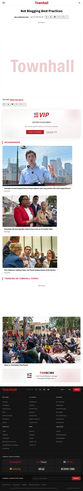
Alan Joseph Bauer (61, 416)
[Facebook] (44, 389)
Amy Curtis (7, 191)
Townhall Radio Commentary (10, 445)
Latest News (5, 405)
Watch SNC (59, 442)
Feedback (24, 485)
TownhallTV (5, 419)
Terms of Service (6, 485)
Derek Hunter (59, 405)
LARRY (4, 431)
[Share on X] (46, 17)
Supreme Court (33, 422)
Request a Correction (34, 485)
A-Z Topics (32, 397)
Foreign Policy (33, 416)
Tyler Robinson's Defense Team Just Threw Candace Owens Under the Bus (30, 270)
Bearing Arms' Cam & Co (9, 442)
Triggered (5, 435)
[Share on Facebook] (54, 17)
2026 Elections (33, 402)
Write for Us (32, 445)
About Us (31, 431)
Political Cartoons (7, 416)
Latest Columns (6, 409)
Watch (4, 412)
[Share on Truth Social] (51, 17)
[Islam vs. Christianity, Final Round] (41, 340)
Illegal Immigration (34, 419)
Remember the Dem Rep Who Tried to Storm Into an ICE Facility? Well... (29, 229)
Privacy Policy (16, 485)
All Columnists (60, 422)
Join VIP (77, 389)
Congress (31, 405)
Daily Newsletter (60, 438)
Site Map (44, 485)
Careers (31, 438)
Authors (4, 422)
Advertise (31, 435)
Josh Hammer (60, 419)
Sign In (62, 389)
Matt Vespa (7, 232)
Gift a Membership (61, 435)
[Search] (79, 3)
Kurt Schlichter (60, 402)
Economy (31, 412)
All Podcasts (5, 448)
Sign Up (76, 478)
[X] (36, 389)
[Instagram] (40, 389)
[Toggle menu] (4, 3)
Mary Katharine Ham (21, 17)
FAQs (69, 389)
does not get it (16, 99)
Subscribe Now (51, 132)
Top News (5, 402)
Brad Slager (59, 412)
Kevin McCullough (61, 409)
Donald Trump (33, 409)
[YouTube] (48, 389)
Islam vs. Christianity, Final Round (16, 365)
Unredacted (5, 438)
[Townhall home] (9, 389)
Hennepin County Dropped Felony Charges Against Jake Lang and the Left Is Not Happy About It (37, 188)
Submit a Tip (32, 442)
